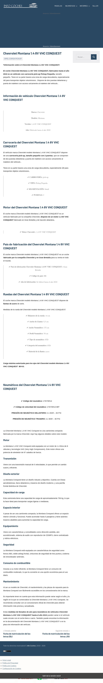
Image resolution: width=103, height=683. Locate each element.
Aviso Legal (6, 660)
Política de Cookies (9, 666)
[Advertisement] (51, 30)
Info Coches (31, 646)
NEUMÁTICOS (70, 6)
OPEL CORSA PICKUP (13, 59)
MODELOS (58, 6)
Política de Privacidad (10, 663)
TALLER (95, 6)
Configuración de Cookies (11, 668)
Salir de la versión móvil (52, 676)
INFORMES (84, 6)
